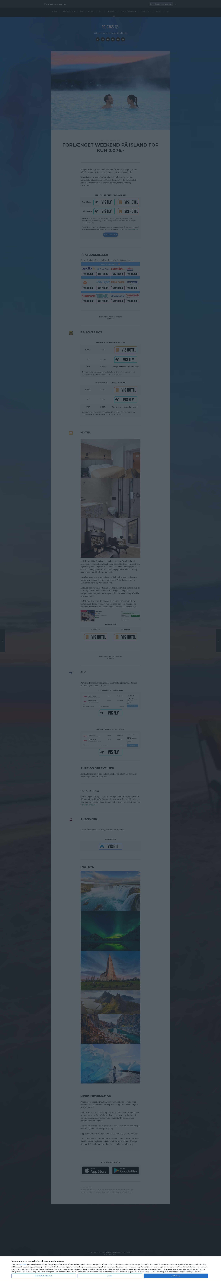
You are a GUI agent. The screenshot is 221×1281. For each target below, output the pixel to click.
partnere (23, 1264)
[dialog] (110, 1268)
